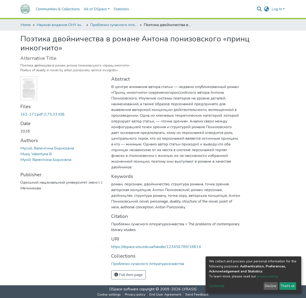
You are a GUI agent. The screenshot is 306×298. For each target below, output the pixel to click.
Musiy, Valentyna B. (36, 154)
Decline (270, 286)
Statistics (121, 9)
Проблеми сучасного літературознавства (114, 25)
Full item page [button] (130, 274)
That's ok (288, 286)
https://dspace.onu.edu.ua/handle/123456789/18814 (156, 246)
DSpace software (123, 289)
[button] (267, 9)
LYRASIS (189, 289)
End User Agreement (165, 294)
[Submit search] (259, 9)
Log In (277, 9)
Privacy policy (135, 294)
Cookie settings (109, 294)
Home (26, 25)
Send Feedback (197, 294)
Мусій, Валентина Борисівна (45, 159)
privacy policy (267, 276)
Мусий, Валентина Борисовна (47, 148)
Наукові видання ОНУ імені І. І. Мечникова (60, 25)
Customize (216, 286)
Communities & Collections (58, 9)
